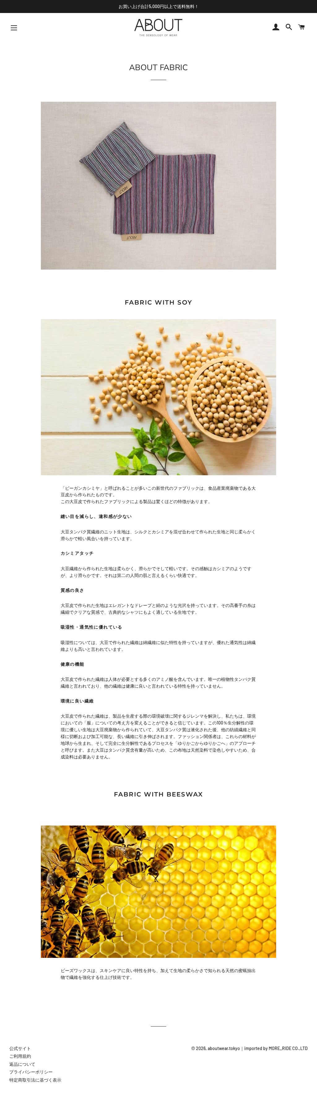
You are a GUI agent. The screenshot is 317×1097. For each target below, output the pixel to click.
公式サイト (20, 1048)
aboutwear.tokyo (224, 1048)
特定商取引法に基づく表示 (35, 1079)
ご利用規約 (20, 1056)
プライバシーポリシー (31, 1071)
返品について (22, 1064)
